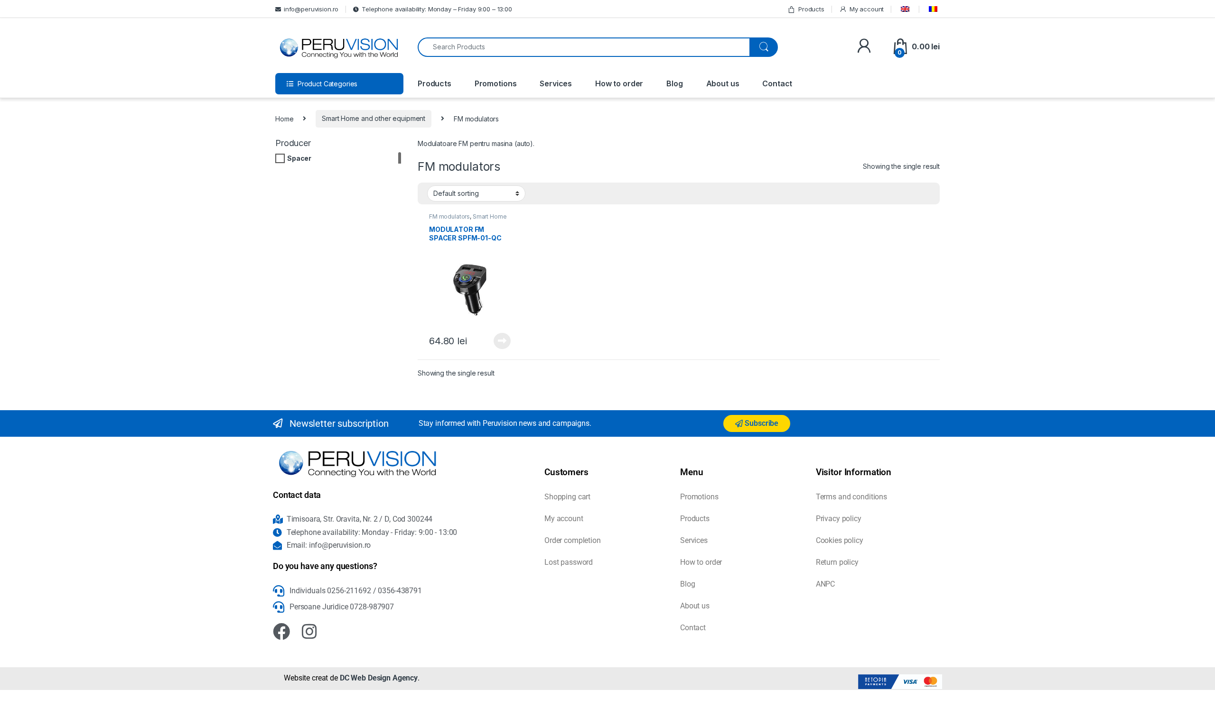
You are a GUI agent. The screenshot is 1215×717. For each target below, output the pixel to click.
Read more (502, 341)
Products (811, 9)
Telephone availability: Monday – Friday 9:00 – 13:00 (437, 9)
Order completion (572, 540)
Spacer (299, 158)
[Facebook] (281, 631)
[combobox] (584, 47)
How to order (619, 83)
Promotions (496, 83)
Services (556, 83)
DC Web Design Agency (379, 677)
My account (867, 9)
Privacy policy (838, 518)
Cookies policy (839, 540)
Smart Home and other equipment (373, 118)
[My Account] (864, 46)
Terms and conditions (851, 496)
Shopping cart (567, 496)
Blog (674, 83)
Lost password (568, 562)
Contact (777, 83)
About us (722, 83)
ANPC (825, 583)
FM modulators (449, 216)
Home (284, 118)
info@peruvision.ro (311, 9)
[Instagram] (309, 631)
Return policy (837, 562)
